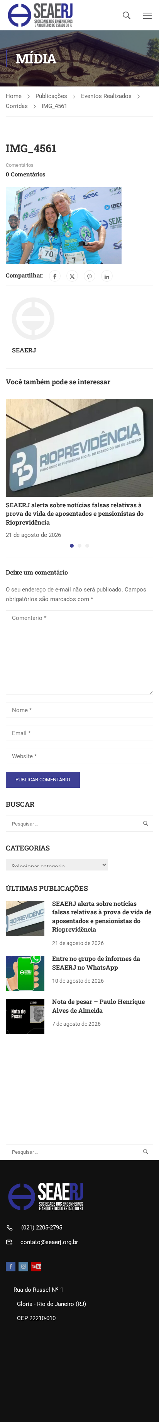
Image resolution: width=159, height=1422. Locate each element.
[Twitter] (72, 276)
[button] (72, 546)
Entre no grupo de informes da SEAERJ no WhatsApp (96, 962)
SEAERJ (24, 350)
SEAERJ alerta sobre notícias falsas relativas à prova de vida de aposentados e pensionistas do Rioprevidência (75, 513)
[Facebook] (55, 276)
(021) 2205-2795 (41, 1227)
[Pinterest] (89, 276)
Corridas (17, 106)
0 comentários (26, 174)
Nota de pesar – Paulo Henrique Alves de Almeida (98, 1005)
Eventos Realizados (106, 96)
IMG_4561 (54, 106)
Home (14, 96)
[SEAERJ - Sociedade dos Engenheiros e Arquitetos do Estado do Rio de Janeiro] (40, 15)
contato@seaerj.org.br (49, 1242)
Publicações (51, 96)
